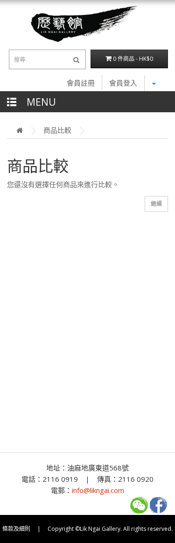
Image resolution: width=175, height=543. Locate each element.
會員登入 (123, 82)
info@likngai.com (98, 490)
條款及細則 (16, 529)
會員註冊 (81, 82)
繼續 (156, 204)
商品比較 (57, 130)
